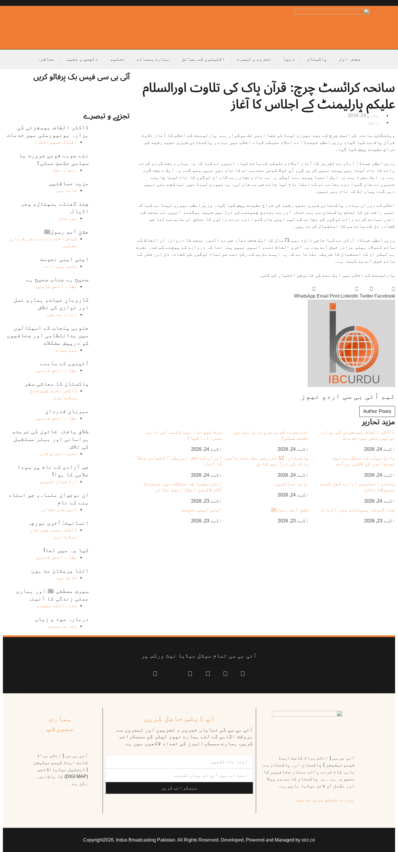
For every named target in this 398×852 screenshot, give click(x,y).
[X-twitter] (225, 674)
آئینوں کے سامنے (64, 363)
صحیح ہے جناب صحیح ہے (57, 279)
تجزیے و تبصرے (254, 58)
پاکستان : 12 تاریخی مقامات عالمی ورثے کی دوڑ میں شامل (267, 460)
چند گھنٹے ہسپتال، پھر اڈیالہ (357, 509)
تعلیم (117, 58)
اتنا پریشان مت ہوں (60, 570)
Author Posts (377, 411)
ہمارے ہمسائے (153, 58)
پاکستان (317, 58)
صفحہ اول (350, 58)
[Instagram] (155, 674)
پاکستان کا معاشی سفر (56, 383)
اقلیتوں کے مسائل (203, 58)
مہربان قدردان (67, 411)
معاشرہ (46, 58)
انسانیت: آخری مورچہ (58, 522)
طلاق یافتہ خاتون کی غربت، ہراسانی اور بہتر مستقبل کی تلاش (50, 439)
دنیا (289, 58)
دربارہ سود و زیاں (62, 619)
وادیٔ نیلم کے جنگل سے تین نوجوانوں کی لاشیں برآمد (363, 460)
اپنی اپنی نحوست (201, 509)
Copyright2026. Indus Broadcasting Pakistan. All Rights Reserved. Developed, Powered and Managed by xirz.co (199, 839)
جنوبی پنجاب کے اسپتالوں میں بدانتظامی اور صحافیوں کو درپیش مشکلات (48, 335)
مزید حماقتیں (292, 484)
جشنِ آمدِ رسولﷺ (290, 509)
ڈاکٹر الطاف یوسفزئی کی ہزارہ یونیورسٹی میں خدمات (357, 435)
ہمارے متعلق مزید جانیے (325, 799)
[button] (384, 293)
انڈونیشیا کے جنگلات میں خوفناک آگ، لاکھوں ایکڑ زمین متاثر (182, 486)
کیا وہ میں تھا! (66, 550)
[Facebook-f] (243, 674)
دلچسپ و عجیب (82, 58)
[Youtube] (208, 674)
